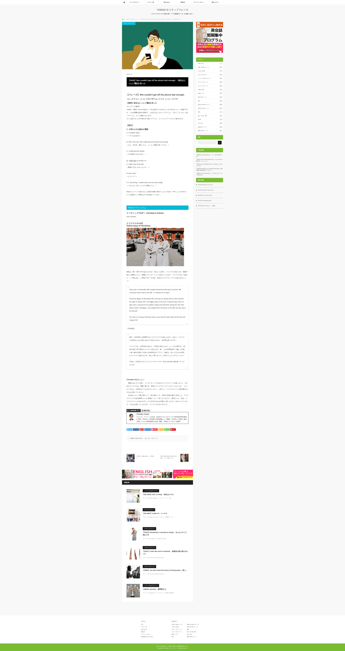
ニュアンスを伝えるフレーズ (150, 490)
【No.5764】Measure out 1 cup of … (205, 184)
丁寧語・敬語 (210, 89)
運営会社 (183, 2)
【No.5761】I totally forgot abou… (204, 200)
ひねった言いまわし (148, 509)
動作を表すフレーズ (210, 97)
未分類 (210, 119)
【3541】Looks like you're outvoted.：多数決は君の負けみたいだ (165, 552)
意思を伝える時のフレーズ (210, 104)
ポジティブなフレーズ (210, 85)
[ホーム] (124, 2)
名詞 (210, 100)
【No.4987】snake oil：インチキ (155, 513)
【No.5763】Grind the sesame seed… (205, 190)
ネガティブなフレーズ (129, 23)
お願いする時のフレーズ (210, 67)
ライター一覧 (150, 2)
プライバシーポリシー (199, 2)
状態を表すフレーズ (210, 127)
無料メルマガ (215, 2)
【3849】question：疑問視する (154, 589)
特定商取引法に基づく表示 (147, 636)
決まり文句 (210, 123)
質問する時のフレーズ (210, 130)
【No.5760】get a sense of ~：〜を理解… (206, 205)
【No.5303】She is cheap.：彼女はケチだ (158, 494)
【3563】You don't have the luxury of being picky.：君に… (165, 570)
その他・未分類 (210, 70)
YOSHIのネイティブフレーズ (172, 10)
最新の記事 (147, 410)
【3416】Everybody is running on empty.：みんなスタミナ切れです (165, 533)
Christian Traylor (138, 438)
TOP (142, 624)
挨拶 (210, 112)
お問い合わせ (166, 2)
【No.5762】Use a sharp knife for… (205, 195)
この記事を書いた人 (134, 410)
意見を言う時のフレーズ (210, 108)
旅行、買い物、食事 (210, 115)
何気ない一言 (210, 93)
